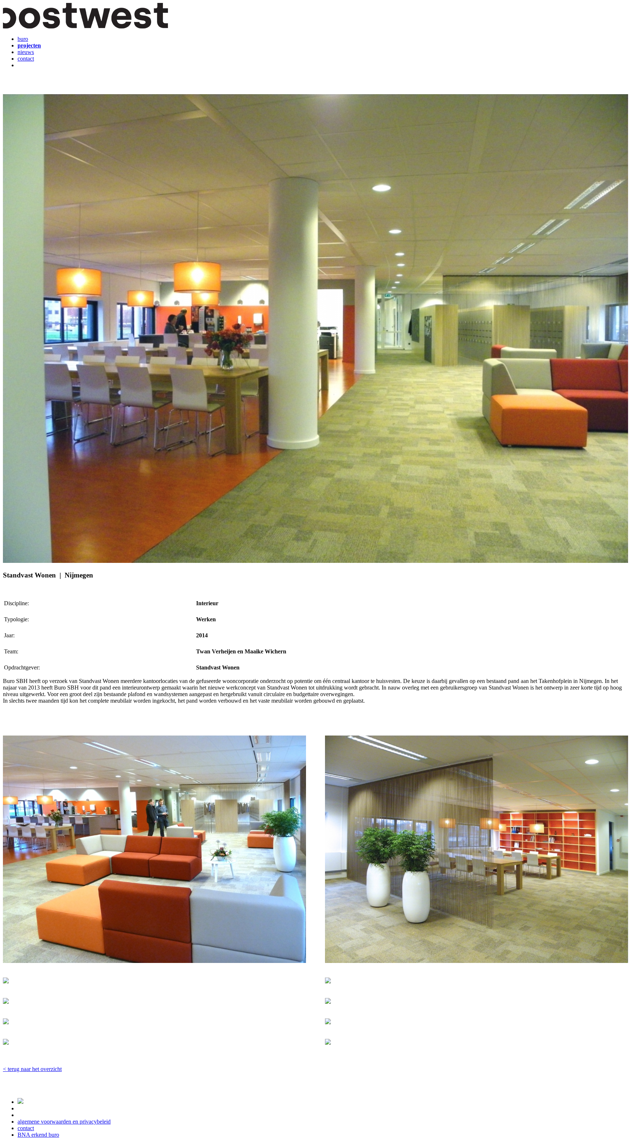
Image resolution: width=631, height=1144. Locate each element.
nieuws (26, 52)
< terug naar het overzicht (32, 1069)
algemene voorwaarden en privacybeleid (64, 1121)
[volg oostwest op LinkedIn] (20, 1102)
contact (26, 58)
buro (23, 39)
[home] (85, 26)
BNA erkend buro (38, 1135)
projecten (29, 45)
